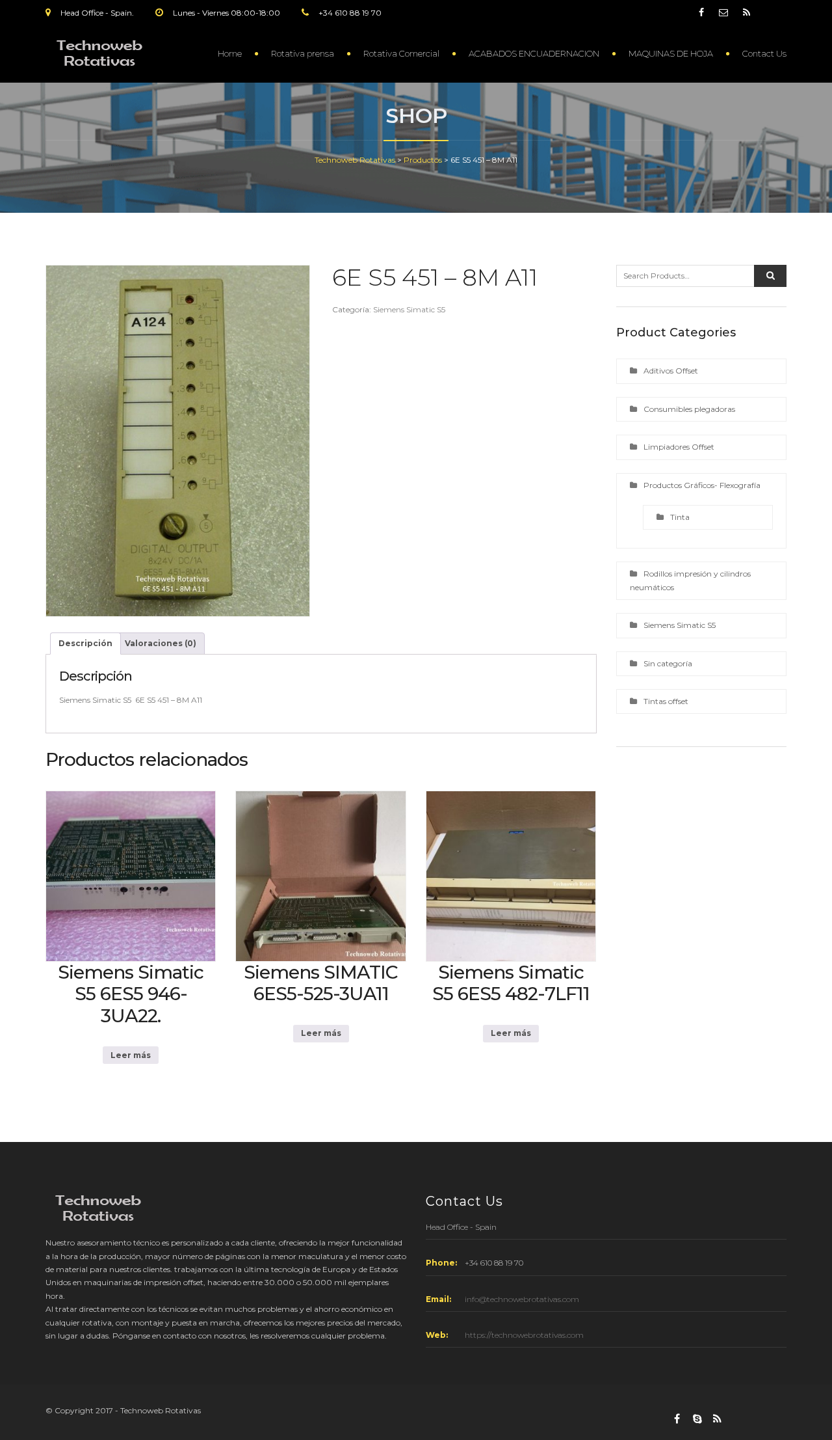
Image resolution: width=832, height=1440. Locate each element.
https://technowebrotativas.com (524, 1335)
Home (230, 53)
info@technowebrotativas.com (522, 1299)
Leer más (130, 1055)
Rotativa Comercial (401, 53)
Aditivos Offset (671, 370)
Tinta (680, 517)
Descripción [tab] (85, 643)
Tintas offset (666, 701)
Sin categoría (668, 663)
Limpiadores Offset (679, 447)
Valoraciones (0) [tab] (160, 643)
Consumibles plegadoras (689, 409)
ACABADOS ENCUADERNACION (534, 53)
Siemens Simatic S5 (409, 309)
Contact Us (764, 53)
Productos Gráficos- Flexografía (702, 485)
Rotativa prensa (302, 53)
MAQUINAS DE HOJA (671, 53)
